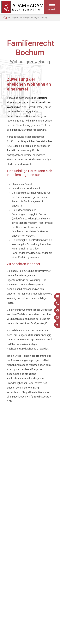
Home (11, 17)
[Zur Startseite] (22, 12)
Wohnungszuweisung (37, 17)
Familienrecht (21, 17)
